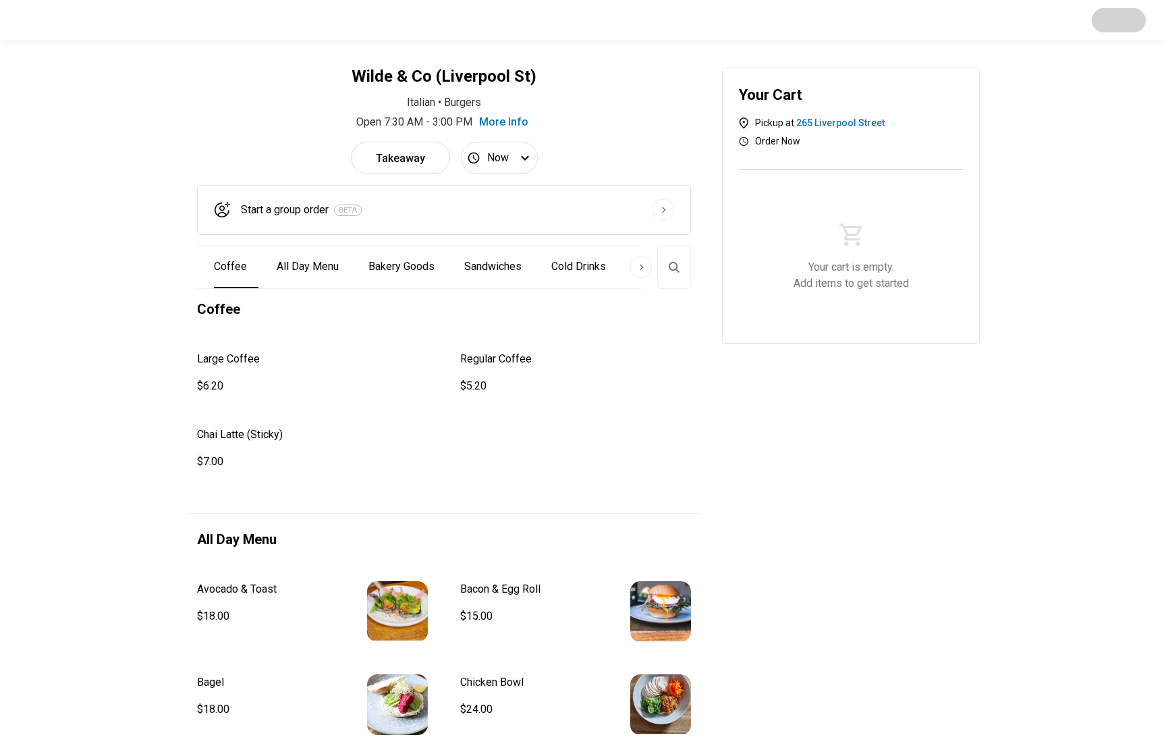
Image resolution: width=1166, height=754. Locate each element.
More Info (503, 121)
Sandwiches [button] (493, 266)
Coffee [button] (230, 266)
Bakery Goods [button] (401, 266)
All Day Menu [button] (308, 266)
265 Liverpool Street (840, 122)
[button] (312, 372)
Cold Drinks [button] (578, 266)
